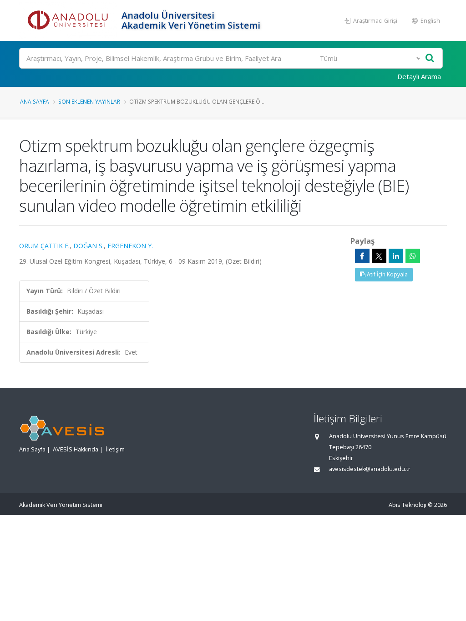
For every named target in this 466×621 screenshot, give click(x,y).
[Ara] (430, 58)
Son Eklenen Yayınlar (89, 101)
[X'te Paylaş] (379, 256)
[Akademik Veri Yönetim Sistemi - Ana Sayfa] (69, 20)
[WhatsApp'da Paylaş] (412, 256)
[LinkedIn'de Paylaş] (396, 256)
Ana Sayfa (34, 101)
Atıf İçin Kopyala (386, 274)
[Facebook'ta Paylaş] (362, 256)
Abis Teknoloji (407, 505)
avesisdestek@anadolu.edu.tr (369, 469)
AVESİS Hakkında (75, 449)
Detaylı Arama (419, 76)
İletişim (115, 449)
